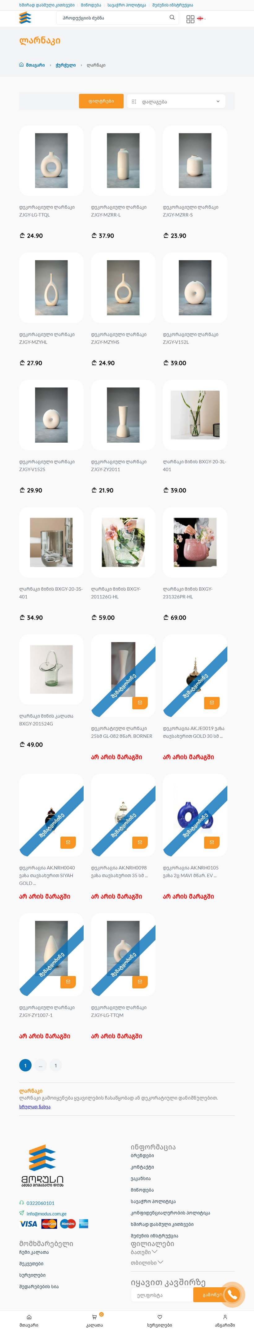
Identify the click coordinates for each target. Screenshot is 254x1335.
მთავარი (35, 65)
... (40, 1065)
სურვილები (32, 1275)
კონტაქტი (142, 1167)
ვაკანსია (141, 1178)
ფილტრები (101, 101)
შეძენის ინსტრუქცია (172, 5)
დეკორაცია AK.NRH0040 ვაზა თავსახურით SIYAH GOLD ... (47, 875)
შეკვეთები (31, 1263)
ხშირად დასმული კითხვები (47, 5)
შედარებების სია (39, 1286)
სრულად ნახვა (34, 1106)
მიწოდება (91, 5)
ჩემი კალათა (34, 1252)
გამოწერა (214, 1295)
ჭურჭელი (66, 65)
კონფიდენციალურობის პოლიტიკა (170, 1212)
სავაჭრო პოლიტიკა (126, 5)
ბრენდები (142, 1155)
